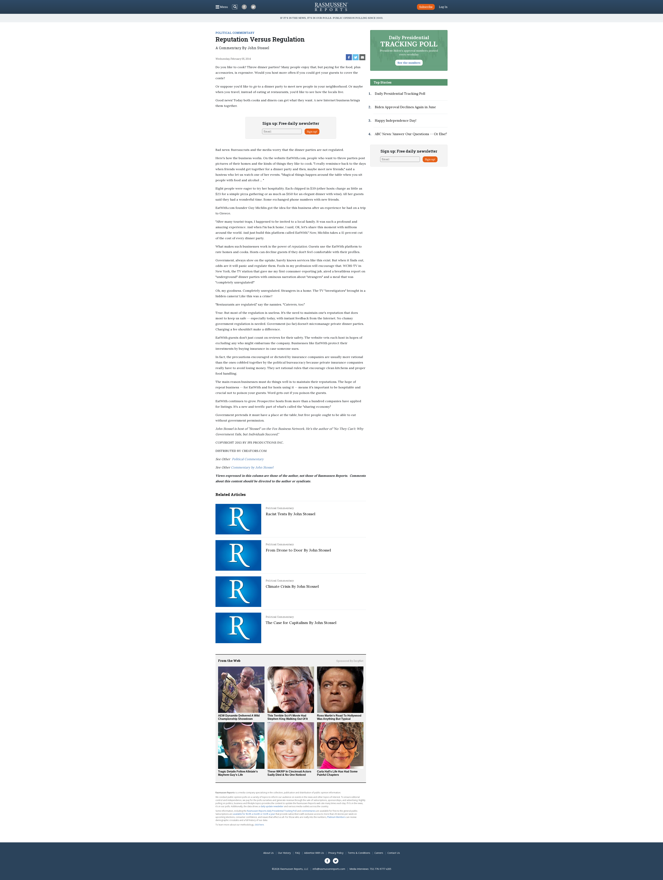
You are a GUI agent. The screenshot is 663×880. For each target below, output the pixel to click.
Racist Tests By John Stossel (290, 513)
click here (259, 824)
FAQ (297, 852)
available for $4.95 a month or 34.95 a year (254, 814)
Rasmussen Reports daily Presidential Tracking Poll (272, 810)
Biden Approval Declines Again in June (405, 107)
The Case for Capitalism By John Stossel (301, 622)
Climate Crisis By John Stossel (292, 586)
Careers (378, 852)
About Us (268, 852)
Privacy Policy (335, 852)
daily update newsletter (272, 806)
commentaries (308, 810)
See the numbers (408, 62)
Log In (443, 7)
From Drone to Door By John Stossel (298, 550)
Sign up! (312, 131)
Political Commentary (248, 459)
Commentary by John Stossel (252, 467)
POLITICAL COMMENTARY (234, 33)
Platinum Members (336, 817)
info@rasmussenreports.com (329, 869)
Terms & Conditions (359, 852)
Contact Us (393, 852)
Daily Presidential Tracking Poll (400, 93)
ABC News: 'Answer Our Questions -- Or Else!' (411, 134)
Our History (284, 852)
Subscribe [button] (426, 7)
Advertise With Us (314, 852)
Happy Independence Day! (395, 120)
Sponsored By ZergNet (349, 661)
